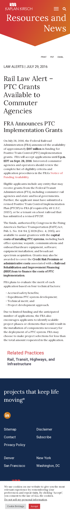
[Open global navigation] (55, 9)
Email (60, 57)
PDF (52, 57)
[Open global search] (63, 9)
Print (44, 57)
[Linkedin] (7, 415)
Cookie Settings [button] (15, 506)
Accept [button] (34, 506)
